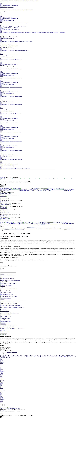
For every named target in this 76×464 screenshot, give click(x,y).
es (3, 11)
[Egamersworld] (2, 2)
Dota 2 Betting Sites (25, 23)
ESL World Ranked (6, 26)
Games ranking (11, 7)
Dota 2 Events (32, 355)
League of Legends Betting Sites (27, 9)
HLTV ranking (11, 29)
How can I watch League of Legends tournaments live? (10, 265)
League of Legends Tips (31, 356)
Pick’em (1, 21)
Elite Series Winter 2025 (4, 212)
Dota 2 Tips (42, 355)
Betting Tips (2, 6)
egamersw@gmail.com (9, 353)
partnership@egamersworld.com (12, 352)
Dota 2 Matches (37, 355)
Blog (1, 22)
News (1, 3)
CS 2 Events (59, 355)
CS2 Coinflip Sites (54, 32)
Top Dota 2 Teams (47, 355)
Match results (14, 5)
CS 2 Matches (64, 355)
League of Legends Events (13, 356)
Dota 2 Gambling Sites (53, 355)
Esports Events (2, 355)
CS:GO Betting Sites (25, 32)
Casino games (20, 9)
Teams (5, 7)
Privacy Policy (17, 408)
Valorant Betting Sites (25, 50)
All (0, 13)
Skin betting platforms (9, 9)
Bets (1, 9)
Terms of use (5, 408)
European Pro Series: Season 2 (5, 193)
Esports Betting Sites (18, 355)
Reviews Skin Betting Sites (25, 355)
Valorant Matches (64, 356)
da (6, 11)
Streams (4, 5)
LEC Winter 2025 (3, 207)
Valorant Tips (69, 356)
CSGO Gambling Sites (32, 32)
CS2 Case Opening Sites (47, 32)
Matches (1, 5)
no (7, 11)
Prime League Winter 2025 (4, 218)
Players (7, 7)
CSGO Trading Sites (39, 32)
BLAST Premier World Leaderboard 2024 (16, 26)
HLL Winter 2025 (3, 215)
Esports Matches (8, 355)
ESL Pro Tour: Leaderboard (7, 17)
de (2, 11)
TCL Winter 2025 (3, 196)
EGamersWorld (2, 177)
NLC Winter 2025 (3, 201)
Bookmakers (4, 9)
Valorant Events (58, 356)
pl (4, 11)
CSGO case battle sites (61, 32)
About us (1, 408)
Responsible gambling (11, 408)
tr (5, 11)
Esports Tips (13, 355)
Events (1, 4)
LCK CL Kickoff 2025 (4, 198)
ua (0, 11)
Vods (17, 5)
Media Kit (2, 410)
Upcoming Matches (9, 5)
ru (1, 11)
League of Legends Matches (22, 356)
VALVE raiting (25, 26)
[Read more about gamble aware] (1, 406)
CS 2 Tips (67, 355)
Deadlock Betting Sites (26, 168)
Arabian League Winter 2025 (5, 204)
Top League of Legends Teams (40, 356)
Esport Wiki (2, 7)
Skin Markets (15, 9)
